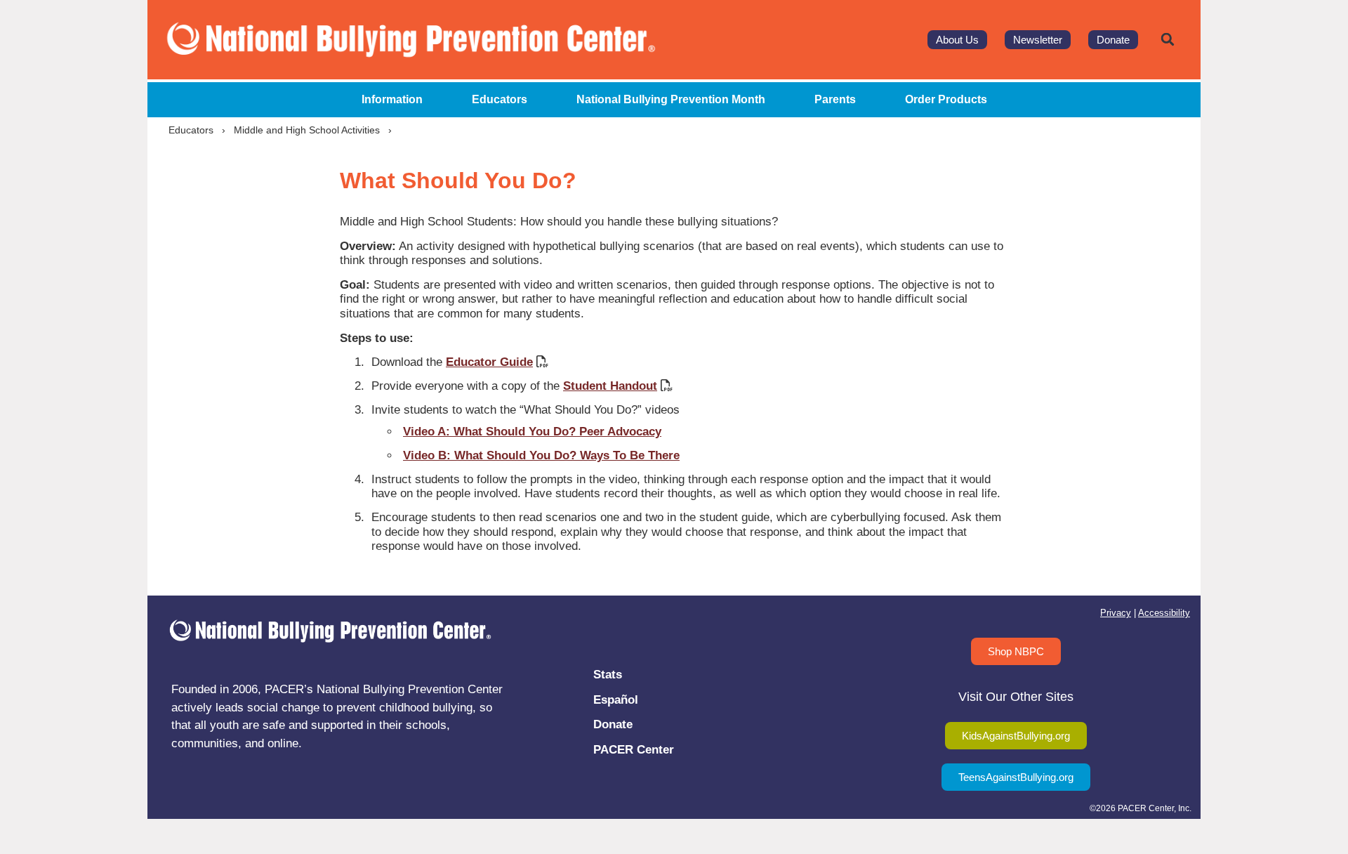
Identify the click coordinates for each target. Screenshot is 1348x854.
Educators (499, 99)
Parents (835, 99)
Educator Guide (489, 362)
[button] (1168, 39)
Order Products (946, 99)
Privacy (1115, 612)
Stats (607, 674)
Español (615, 700)
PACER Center (633, 749)
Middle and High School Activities (307, 130)
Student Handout (610, 386)
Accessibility (1164, 612)
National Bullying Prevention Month (670, 99)
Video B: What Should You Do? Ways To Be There (541, 455)
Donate (613, 724)
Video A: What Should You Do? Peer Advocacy (532, 431)
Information (392, 99)
